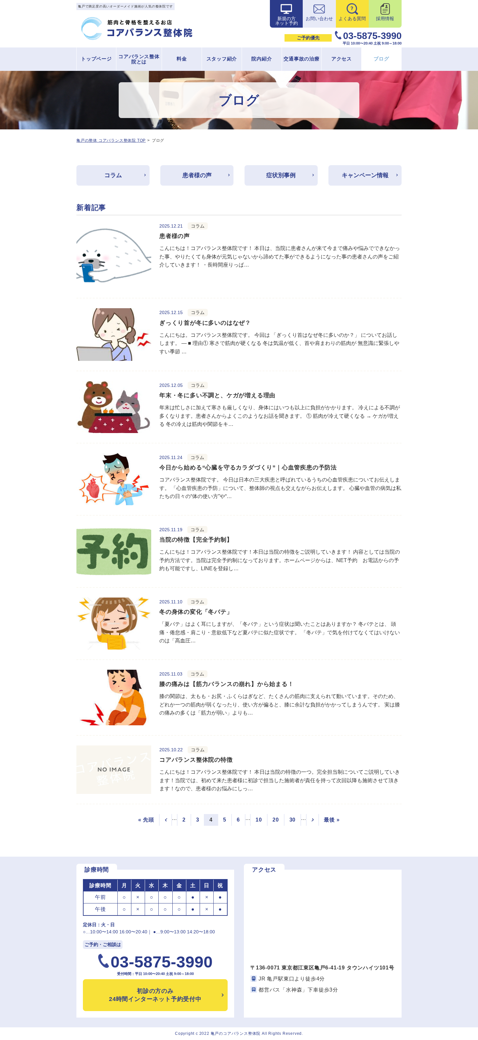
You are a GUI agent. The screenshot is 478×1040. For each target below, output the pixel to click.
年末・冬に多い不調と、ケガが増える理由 (217, 395)
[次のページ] (313, 820)
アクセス (341, 58)
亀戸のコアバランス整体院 (236, 1033)
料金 (182, 58)
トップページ (96, 58)
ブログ (381, 58)
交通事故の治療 (302, 58)
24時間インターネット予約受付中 (155, 995)
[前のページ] (166, 820)
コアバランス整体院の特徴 (196, 760)
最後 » (331, 820)
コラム (113, 175)
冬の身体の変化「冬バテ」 (196, 612)
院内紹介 (261, 58)
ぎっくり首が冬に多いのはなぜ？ (205, 323)
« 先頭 (146, 820)
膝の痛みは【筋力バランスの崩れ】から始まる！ (226, 684)
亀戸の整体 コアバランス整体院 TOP (111, 140)
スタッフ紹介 (221, 58)
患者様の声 (197, 175)
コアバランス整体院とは (138, 59)
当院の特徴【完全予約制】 (196, 539)
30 (292, 820)
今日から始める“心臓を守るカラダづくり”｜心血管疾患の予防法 (248, 467)
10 (259, 820)
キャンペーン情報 (365, 175)
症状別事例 (281, 175)
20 (275, 820)
